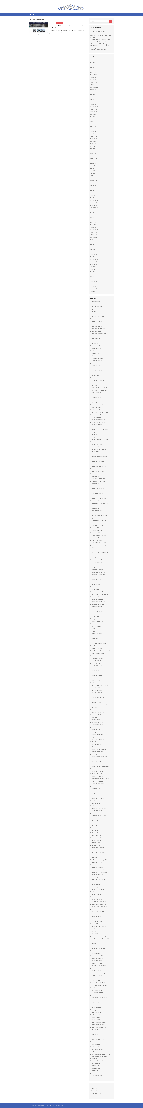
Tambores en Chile (96, 1002)
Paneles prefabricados (97, 796)
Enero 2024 (93, 131)
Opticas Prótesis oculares (98, 783)
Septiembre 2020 (94, 207)
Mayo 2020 (93, 217)
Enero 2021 (93, 197)
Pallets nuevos (95, 791)
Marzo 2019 (93, 252)
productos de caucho (97, 864)
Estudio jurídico (95, 589)
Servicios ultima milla (97, 968)
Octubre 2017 (93, 291)
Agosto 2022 (93, 163)
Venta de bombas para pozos (99, 1046)
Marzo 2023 (93, 153)
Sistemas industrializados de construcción (102, 983)
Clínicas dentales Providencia (99, 461)
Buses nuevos (95, 368)
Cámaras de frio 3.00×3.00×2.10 (99, 387)
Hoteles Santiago (96, 678)
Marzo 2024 (93, 126)
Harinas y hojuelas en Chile (98, 653)
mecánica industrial (96, 759)
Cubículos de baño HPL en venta (99, 515)
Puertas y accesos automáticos (99, 889)
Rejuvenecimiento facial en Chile (99, 906)
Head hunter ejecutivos (97, 655)
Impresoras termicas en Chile (99, 695)
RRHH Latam (95, 933)
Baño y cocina (95, 350)
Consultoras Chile (96, 476)
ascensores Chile (96, 338)
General (93, 628)
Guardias (94, 646)
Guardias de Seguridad (97, 648)
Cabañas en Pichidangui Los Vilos (100, 373)
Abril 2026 (92, 70)
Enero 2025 (93, 104)
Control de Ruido (96, 491)
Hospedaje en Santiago (97, 658)
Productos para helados (97, 874)
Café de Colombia (96, 378)
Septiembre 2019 (94, 237)
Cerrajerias (94, 434)
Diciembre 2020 (94, 200)
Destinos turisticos (96, 537)
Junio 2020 (92, 215)
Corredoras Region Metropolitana (100, 503)
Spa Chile (94, 987)
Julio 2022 (92, 166)
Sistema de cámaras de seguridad (100, 973)
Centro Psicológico (96, 417)
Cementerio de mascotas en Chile (100, 412)
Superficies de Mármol (97, 990)
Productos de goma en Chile (98, 869)
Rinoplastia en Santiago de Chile (99, 926)
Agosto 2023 (93, 143)
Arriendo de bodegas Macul (98, 328)
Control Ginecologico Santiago (99, 498)
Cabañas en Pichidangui (97, 370)
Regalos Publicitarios (97, 899)
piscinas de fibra (95, 823)
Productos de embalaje (97, 867)
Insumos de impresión (97, 702)
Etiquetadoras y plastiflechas (98, 591)
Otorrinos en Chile (96, 786)
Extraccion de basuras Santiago (99, 596)
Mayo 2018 (93, 276)
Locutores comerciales (97, 734)
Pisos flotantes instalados (98, 832)
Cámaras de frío (95, 382)
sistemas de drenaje (96, 980)
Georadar (94, 631)
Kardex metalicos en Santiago (99, 710)
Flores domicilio (95, 616)
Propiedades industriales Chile (99, 879)
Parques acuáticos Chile (97, 803)
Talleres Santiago (96, 1000)
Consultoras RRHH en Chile (98, 481)
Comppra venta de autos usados (99, 464)
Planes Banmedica (96, 840)
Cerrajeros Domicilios (97, 444)
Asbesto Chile (95, 336)
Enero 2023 (93, 156)
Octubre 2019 (93, 234)
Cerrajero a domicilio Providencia (100, 439)
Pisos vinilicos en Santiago (98, 837)
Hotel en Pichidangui (97, 660)
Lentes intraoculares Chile (98, 722)
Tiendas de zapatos (96, 1007)
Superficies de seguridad (97, 992)
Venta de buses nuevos (97, 1049)
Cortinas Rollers (95, 508)
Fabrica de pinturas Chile (97, 599)
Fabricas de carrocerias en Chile (99, 604)
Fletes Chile (94, 614)
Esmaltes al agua (96, 584)
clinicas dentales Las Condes (98, 459)
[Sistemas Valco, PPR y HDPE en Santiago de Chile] (38, 27)
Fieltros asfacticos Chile (97, 611)
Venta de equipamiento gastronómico (101, 1054)
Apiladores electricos (97, 321)
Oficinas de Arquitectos (97, 781)
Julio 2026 (92, 62)
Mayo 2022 (93, 170)
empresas (94, 557)
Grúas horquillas (95, 641)
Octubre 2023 (93, 138)
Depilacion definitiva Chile (98, 528)
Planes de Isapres (96, 842)
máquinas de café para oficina (99, 749)
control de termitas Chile (98, 493)
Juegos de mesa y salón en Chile (99, 705)
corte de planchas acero (98, 505)
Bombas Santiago (96, 365)
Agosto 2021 (93, 185)
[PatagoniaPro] (71, 8)
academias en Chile (96, 304)
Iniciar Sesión (94, 1088)
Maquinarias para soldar (97, 746)
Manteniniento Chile (96, 744)
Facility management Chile (98, 606)
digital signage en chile (97, 540)
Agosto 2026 (93, 60)
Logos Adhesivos (96, 737)
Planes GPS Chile (96, 845)
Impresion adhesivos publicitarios (100, 685)
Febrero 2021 (93, 195)
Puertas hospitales (96, 887)
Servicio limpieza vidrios (97, 960)
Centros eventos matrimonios (99, 422)
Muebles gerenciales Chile (98, 776)
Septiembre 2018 (94, 266)
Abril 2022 (92, 173)
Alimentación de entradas (97, 1091)
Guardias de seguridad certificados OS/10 (102, 650)
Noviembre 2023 (94, 136)
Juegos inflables (95, 707)
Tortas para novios (96, 1014)
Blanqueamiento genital (97, 355)
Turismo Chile (95, 1032)
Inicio (34, 14)
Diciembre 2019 (94, 229)
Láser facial (94, 717)
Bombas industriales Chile (98, 363)
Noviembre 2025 (94, 82)
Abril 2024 (92, 124)
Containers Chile (96, 483)
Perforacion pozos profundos (99, 815)
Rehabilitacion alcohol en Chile (99, 901)
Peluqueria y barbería (97, 810)
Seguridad (94, 943)
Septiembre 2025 (94, 87)
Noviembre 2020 (94, 202)
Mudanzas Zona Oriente (97, 771)
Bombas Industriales (97, 360)
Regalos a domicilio (96, 894)
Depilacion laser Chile (97, 530)
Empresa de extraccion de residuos (100, 552)
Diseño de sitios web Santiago (99, 545)
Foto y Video (95, 619)
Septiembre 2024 (94, 114)
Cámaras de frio (95, 385)
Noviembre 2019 (94, 232)
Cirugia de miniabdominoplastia (99, 449)
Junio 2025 (92, 94)
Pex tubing (94, 818)
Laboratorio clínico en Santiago (99, 712)
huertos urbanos (96, 680)
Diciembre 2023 (94, 134)
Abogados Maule (96, 301)
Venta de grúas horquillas (98, 1060)
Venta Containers (96, 1042)
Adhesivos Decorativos (97, 306)
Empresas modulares (97, 564)
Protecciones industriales (98, 882)
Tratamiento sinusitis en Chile (99, 1027)
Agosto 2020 (93, 210)
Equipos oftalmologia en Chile (99, 582)
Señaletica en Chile (96, 953)
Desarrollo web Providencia (98, 532)
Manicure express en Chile (98, 739)
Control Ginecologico (97, 496)
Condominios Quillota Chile (98, 471)
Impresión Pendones (97, 692)
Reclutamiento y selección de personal (101, 891)
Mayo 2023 (93, 151)
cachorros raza (95, 375)
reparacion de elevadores (98, 911)
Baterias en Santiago (97, 353)
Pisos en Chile (95, 828)
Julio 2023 (92, 146)
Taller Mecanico (95, 995)
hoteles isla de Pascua (97, 673)
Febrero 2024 (93, 129)
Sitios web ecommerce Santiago (99, 985)
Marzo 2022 (93, 175)
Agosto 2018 (93, 269)
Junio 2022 (92, 168)
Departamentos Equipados (98, 523)
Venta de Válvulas (96, 1063)
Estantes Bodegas (96, 587)
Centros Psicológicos (97, 424)
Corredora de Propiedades (98, 501)
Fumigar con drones (96, 626)
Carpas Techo (95, 395)
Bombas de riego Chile (97, 358)
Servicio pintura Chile (97, 963)
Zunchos (94, 1078)
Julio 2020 (92, 212)
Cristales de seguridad (97, 513)
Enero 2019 (93, 256)
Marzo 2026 (93, 72)
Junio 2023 (92, 148)
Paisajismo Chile (96, 788)
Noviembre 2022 (94, 158)
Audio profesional (96, 341)
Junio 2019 (92, 244)
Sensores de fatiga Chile (97, 955)
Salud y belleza (95, 941)
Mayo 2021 (93, 193)
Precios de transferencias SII (98, 855)
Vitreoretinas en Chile (97, 1075)
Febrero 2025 (93, 102)
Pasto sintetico (95, 805)
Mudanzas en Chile (96, 769)
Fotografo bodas (96, 623)
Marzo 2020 (93, 222)
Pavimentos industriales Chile (99, 808)
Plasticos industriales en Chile (99, 850)
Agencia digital (95, 309)
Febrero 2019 (93, 254)
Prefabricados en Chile (97, 862)
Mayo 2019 (93, 247)
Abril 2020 (92, 220)
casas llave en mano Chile (98, 405)
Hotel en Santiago (96, 663)
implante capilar (95, 683)
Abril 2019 (92, 249)
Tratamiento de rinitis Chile (98, 1024)
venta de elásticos (96, 1051)
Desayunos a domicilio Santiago (99, 535)
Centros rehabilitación (97, 427)
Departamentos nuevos (97, 525)
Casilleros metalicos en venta (99, 410)
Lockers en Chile (96, 729)
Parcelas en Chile (96, 801)
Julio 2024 (92, 116)
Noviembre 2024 (94, 109)
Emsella (93, 567)
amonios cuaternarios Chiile (98, 319)
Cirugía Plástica (95, 451)
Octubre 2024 (93, 111)
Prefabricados (95, 857)
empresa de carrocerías (97, 550)
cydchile (93, 518)
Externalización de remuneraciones (100, 594)
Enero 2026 (93, 77)
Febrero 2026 (93, 75)
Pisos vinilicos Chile (96, 835)
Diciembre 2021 (94, 178)
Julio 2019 (92, 242)
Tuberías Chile (59, 23)
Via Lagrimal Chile (96, 1073)
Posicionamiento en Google (98, 852)
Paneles (93, 793)
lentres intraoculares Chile (98, 724)
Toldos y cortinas (96, 1010)
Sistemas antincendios (97, 975)
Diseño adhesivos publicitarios (99, 542)
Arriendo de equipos (96, 331)
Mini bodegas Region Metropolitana (100, 766)
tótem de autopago (96, 1017)
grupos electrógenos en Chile (99, 643)
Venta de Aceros (96, 1044)
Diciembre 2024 (94, 106)
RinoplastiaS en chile (97, 928)
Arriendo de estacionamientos (99, 333)
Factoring (94, 609)
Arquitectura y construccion (98, 323)
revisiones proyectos (97, 921)
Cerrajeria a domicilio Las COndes (100, 429)
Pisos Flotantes (95, 830)
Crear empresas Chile (97, 510)
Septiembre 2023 (94, 141)
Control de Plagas (96, 486)
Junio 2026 (92, 65)
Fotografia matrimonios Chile (99, 621)
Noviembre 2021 (94, 180)
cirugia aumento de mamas (98, 446)
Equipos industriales (96, 579)
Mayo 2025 (93, 97)
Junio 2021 (92, 190)
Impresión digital (96, 687)
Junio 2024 (92, 119)
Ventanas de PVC (96, 1065)
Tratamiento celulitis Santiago (99, 1022)
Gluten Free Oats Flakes (97, 636)
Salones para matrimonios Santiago (100, 938)
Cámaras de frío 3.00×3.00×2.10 (99, 390)
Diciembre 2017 (94, 286)
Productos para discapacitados (99, 872)
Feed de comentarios (96, 1093)
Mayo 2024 (93, 121)
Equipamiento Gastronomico (99, 572)
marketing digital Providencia (99, 754)
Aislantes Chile (95, 314)
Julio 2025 (92, 92)
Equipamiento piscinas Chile (98, 574)
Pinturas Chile (95, 820)
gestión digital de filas (97, 633)
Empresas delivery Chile (97, 560)
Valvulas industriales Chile (98, 1039)
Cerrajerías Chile (96, 437)
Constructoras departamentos (99, 473)
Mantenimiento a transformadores (100, 742)
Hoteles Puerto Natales (97, 675)
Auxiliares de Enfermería (97, 346)
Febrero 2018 (93, 281)
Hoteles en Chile (96, 670)
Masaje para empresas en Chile (99, 756)
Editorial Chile (95, 547)
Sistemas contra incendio (98, 978)
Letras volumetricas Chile (98, 727)
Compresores (95, 469)
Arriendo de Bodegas (97, 326)
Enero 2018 (93, 284)
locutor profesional (96, 732)
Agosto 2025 (93, 89)
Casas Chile (94, 402)
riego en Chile (95, 924)
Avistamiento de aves (97, 348)
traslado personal (96, 1019)
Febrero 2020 (93, 225)
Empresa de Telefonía (97, 555)
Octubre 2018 (93, 264)
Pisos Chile (94, 825)
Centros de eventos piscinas (98, 419)
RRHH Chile (94, 931)
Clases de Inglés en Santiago (98, 454)
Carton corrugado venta (97, 400)
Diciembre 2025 (94, 79)
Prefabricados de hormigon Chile (99, 860)
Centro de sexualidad (97, 414)
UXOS (93, 1037)
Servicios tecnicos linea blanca (99, 965)
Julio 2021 (92, 188)
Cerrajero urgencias (96, 441)
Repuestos (94, 914)
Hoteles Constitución (97, 665)
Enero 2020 (93, 227)
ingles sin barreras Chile (97, 700)
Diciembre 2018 (94, 259)
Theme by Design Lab (58, 1105)
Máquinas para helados (97, 751)
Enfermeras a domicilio (97, 569)
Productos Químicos (97, 877)
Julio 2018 (92, 271)
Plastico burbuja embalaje (98, 847)
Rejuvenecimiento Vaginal (98, 909)
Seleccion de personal (97, 946)
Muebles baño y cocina (97, 773)
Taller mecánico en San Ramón (99, 997)
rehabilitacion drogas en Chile (99, 904)
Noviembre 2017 (94, 288)
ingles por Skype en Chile (98, 697)
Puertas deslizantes (96, 884)
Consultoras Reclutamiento (98, 478)
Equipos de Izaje (96, 577)
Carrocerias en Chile (96, 397)
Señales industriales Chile (98, 951)
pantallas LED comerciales (98, 798)
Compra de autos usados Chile (99, 466)
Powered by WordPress (45, 1105)
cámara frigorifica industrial (98, 380)
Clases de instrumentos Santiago (100, 456)
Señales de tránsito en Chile (98, 948)
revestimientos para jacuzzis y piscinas (101, 919)
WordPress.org (94, 1095)
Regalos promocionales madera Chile (101, 896)
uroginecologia (95, 1034)
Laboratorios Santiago (97, 714)
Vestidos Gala (95, 1070)
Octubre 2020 (93, 205)
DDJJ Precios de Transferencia (99, 520)
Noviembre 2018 (94, 261)
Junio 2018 (92, 274)
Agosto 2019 (93, 239)
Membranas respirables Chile (99, 764)
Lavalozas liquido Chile (97, 719)
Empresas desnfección (97, 562)
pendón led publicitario (97, 813)
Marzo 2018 (93, 279)
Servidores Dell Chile (97, 970)
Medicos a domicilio (96, 761)
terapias (94, 1005)
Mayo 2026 (93, 67)
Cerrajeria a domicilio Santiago (99, 432)
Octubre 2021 (93, 183)
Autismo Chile (95, 343)
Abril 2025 (92, 99)
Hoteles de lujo (95, 668)
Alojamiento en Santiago (98, 316)
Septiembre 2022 (94, 161)
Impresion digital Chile (97, 690)
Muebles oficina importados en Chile (100, 778)
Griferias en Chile (96, 638)
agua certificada (95, 311)
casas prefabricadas (96, 407)
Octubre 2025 (93, 84)
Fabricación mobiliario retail (98, 601)
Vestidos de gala (96, 1068)
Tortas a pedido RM (96, 1012)
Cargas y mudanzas (96, 392)
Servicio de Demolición (97, 958)
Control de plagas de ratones (99, 488)
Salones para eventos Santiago (99, 936)
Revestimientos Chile (97, 916)
